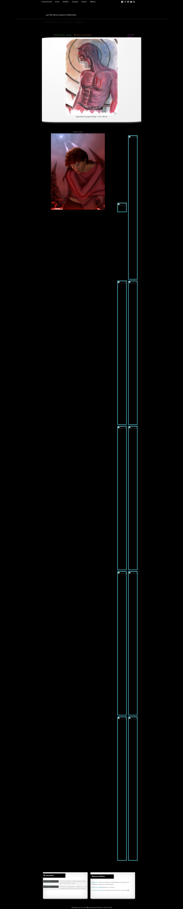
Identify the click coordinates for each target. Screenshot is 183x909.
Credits (90, 907)
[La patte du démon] (122, 643)
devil (130, 36)
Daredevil (59, 31)
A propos (75, 2)
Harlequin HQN (96, 887)
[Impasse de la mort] (133, 643)
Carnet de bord (46, 2)
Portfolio (66, 2)
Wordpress (74, 907)
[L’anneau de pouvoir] (122, 498)
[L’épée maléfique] (133, 498)
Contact (84, 2)
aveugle (131, 34)
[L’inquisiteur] (122, 207)
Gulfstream (95, 882)
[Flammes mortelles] (133, 207)
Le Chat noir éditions (98, 890)
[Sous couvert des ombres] (122, 788)
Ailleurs (93, 2)
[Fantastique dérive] (122, 353)
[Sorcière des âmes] (133, 353)
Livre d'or (83, 907)
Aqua (70, 35)
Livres (57, 2)
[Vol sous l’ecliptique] (133, 788)
